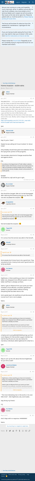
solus (3, 88)
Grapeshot (9, 202)
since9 (8, 242)
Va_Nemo (9, 268)
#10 (33, 371)
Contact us (4, 474)
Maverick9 (9, 130)
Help (28, 474)
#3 (33, 190)
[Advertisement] (17, 64)
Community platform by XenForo (15, 479)
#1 (33, 98)
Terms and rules (12, 474)
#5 (33, 235)
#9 (33, 355)
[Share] (31, 99)
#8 (33, 312)
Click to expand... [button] (17, 330)
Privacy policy (21, 474)
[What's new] (29, 2)
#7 (33, 275)
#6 (33, 249)
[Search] (33, 2)
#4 (33, 208)
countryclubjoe (11, 365)
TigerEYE (9, 228)
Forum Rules (17, 40)
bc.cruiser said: (6, 212)
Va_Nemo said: (6, 315)
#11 (33, 415)
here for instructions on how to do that (17, 36)
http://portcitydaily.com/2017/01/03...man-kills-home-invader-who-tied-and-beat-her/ (16, 121)
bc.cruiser (9, 184)
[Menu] (2, 2)
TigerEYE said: (5, 252)
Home (3, 476)
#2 (33, 137)
